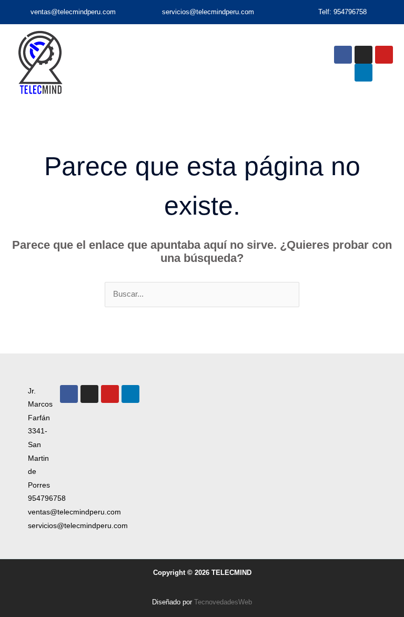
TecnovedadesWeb (223, 602)
